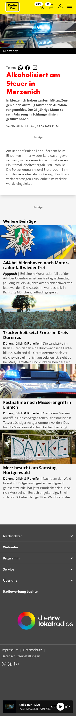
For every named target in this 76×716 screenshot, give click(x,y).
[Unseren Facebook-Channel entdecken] (10, 664)
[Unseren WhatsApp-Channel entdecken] (4, 664)
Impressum (10, 650)
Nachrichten (13, 536)
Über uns (10, 580)
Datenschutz (32, 650)
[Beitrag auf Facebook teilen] (27, 67)
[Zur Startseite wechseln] (12, 6)
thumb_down (53, 706)
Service (8, 569)
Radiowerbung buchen (20, 591)
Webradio (10, 547)
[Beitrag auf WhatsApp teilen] (20, 67)
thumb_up (67, 706)
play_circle (60, 706)
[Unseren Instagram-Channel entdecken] (16, 664)
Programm (11, 558)
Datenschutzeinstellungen (21, 656)
